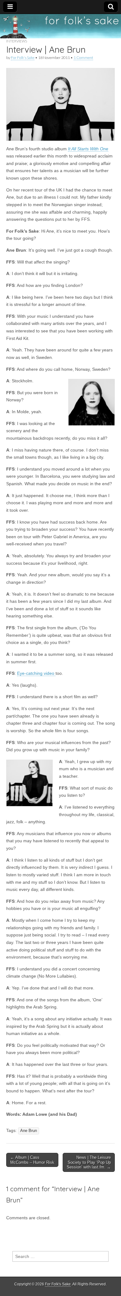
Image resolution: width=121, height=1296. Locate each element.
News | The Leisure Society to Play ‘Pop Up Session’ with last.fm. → (89, 1162)
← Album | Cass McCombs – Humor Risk (32, 1160)
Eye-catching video (36, 673)
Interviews (16, 41)
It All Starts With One (88, 148)
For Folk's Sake (22, 57)
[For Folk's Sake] (60, 26)
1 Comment (83, 57)
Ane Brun (28, 1131)
